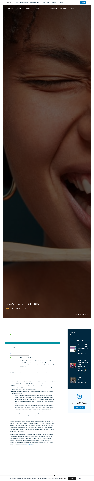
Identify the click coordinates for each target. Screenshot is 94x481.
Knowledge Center (34, 2)
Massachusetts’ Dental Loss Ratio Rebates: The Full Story (83, 348)
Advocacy (28, 8)
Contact (61, 2)
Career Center (45, 2)
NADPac (72, 8)
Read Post (80, 353)
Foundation (63, 8)
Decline (80, 478)
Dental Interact (24, 2)
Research (10, 8)
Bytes (71, 335)
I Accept (72, 478)
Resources (19, 8)
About (44, 8)
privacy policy (63, 478)
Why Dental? (53, 8)
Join (17, 2)
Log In (83, 2)
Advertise (54, 2)
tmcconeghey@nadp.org (28, 444)
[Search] (85, 8)
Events (36, 8)
